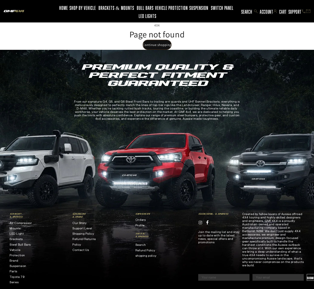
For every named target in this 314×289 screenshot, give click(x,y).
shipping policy (146, 255)
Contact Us (80, 250)
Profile (140, 225)
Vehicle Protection (17, 252)
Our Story (79, 223)
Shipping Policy (83, 233)
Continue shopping (157, 45)
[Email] (308, 11)
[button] (256, 11)
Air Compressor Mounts (21, 225)
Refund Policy (145, 250)
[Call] (303, 11)
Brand (14, 260)
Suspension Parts (18, 268)
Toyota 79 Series (17, 279)
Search (140, 244)
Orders (140, 219)
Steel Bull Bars (20, 244)
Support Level (82, 228)
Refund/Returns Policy (84, 241)
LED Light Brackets (17, 236)
